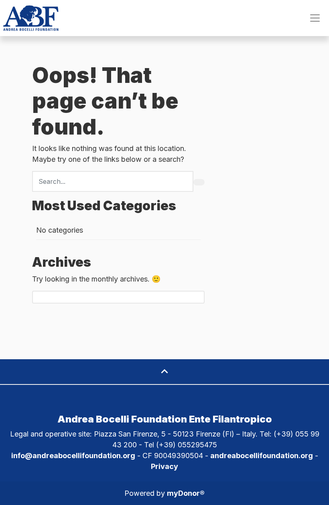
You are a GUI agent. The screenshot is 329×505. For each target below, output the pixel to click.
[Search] (199, 182)
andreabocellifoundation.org (261, 455)
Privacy (164, 466)
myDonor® (186, 493)
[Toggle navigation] (315, 18)
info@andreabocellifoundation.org (73, 455)
